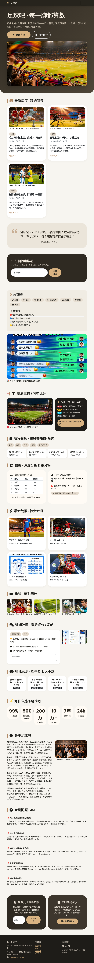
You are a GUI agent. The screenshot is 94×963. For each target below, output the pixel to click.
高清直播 (20, 34)
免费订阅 (55, 272)
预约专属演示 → (67, 921)
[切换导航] (83, 3)
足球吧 (13, 3)
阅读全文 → (13, 155)
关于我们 (38, 953)
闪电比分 (43, 34)
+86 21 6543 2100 (17, 957)
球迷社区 (38, 951)
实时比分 (38, 948)
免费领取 (33, 919)
